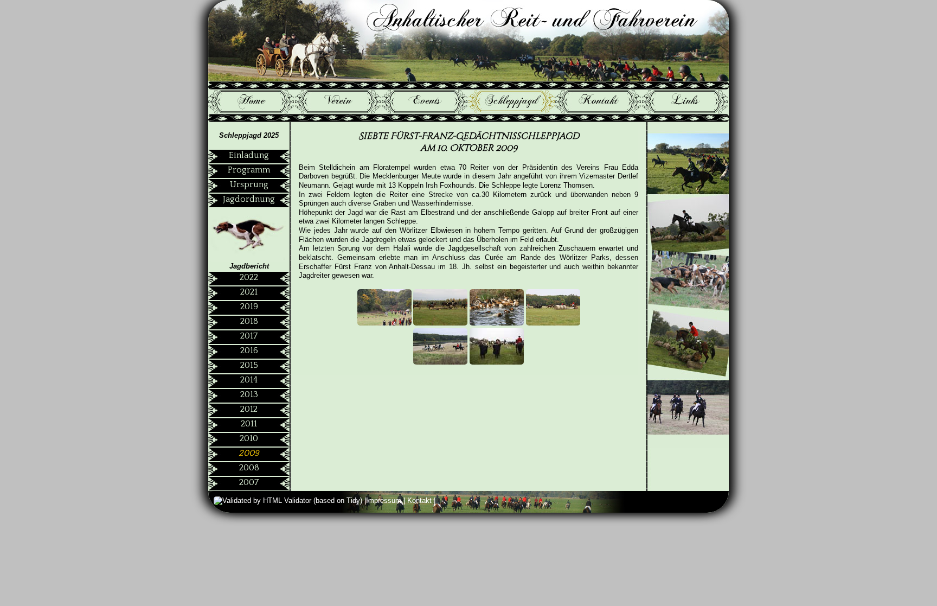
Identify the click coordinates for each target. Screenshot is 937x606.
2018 (249, 321)
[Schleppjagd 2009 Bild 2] (440, 323)
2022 (249, 277)
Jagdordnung (249, 199)
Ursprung (249, 184)
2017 (249, 336)
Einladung (249, 155)
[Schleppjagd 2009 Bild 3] (497, 323)
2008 (249, 468)
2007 (249, 482)
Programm (249, 170)
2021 (249, 292)
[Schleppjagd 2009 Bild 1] (385, 323)
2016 (249, 350)
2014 (249, 380)
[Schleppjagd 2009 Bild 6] (497, 362)
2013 (249, 394)
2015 (249, 365)
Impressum (384, 500)
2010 (249, 438)
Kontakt (420, 500)
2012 (249, 409)
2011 (249, 424)
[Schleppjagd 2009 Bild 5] (440, 362)
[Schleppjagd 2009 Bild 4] (553, 323)
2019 (249, 306)
